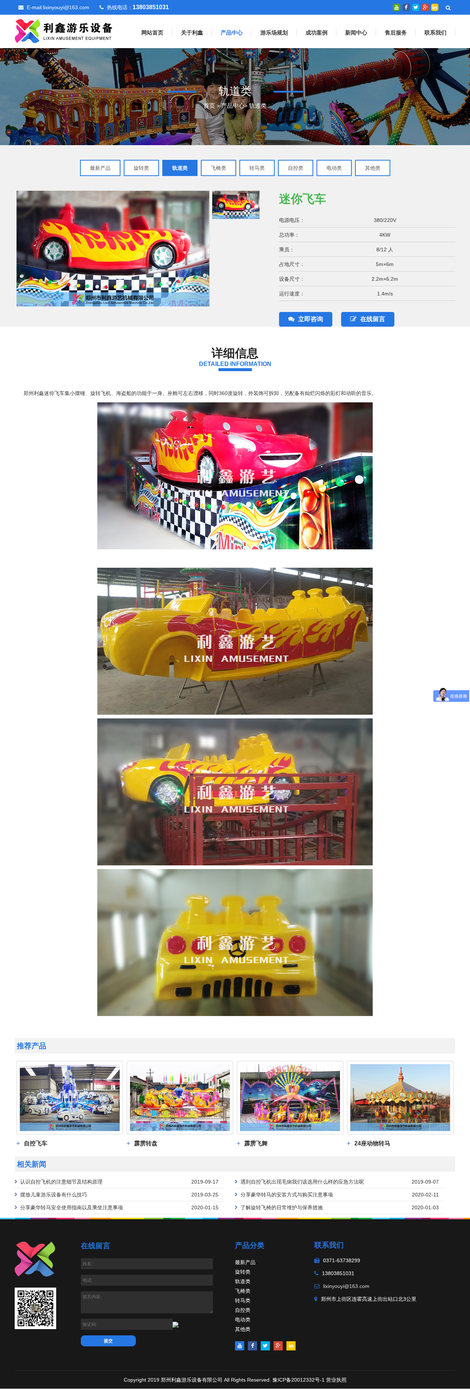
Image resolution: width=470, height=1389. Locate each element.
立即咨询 (310, 319)
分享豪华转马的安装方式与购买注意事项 (287, 1195)
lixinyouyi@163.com (346, 1286)
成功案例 (317, 32)
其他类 (372, 168)
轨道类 (258, 106)
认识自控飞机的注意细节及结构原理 (61, 1182)
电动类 (334, 168)
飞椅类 (218, 168)
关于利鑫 (192, 32)
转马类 (257, 168)
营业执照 (336, 1380)
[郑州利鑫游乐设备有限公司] (64, 30)
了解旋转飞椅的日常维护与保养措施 (282, 1207)
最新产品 (100, 168)
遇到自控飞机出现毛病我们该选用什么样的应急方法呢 (302, 1182)
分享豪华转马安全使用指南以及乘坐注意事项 (71, 1207)
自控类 (295, 168)
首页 (209, 106)
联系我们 (435, 32)
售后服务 (396, 32)
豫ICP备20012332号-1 (298, 1380)
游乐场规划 (274, 32)
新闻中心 (356, 32)
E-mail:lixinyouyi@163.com (58, 7)
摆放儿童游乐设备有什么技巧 (53, 1195)
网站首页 (152, 32)
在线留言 (372, 319)
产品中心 (232, 32)
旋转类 (141, 168)
